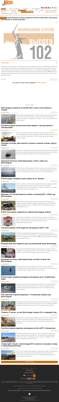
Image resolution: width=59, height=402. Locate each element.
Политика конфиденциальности (15, 390)
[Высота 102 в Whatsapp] (55, 8)
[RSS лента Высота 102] (34, 378)
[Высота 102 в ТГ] (50, 8)
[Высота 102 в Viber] (53, 8)
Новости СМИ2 (29, 105)
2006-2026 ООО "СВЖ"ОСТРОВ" (29, 368)
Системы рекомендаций (29, 372)
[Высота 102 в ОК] (44, 8)
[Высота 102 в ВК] (42, 8)
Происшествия (5, 112)
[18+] (57, 8)
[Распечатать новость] (57, 22)
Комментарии (53, 79)
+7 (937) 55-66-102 (41, 82)
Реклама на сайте (29, 370)
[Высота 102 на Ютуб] (46, 8)
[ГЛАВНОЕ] (29, 42)
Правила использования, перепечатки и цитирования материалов (36, 390)
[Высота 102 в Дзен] (48, 8)
